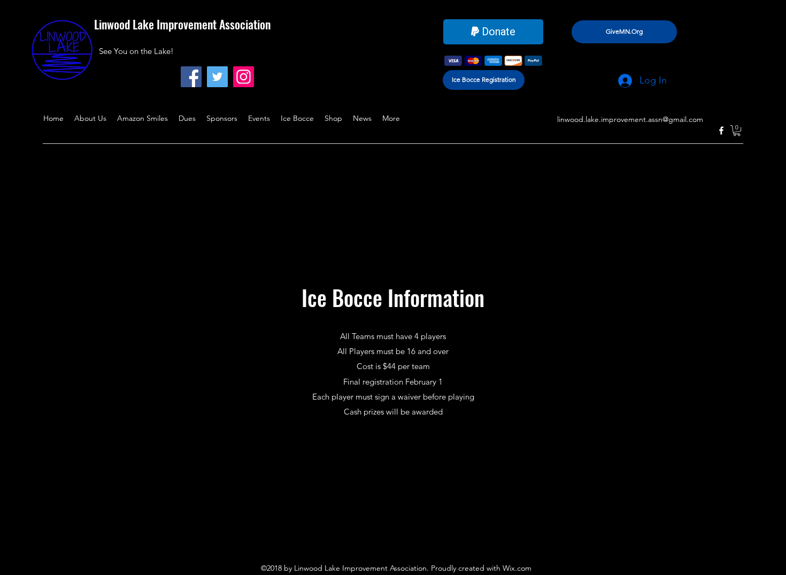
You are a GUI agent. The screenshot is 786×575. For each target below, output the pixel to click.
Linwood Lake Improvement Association (182, 24)
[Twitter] (217, 76)
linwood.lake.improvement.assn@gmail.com (630, 119)
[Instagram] (243, 76)
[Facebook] (191, 76)
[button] (736, 130)
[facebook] (721, 130)
